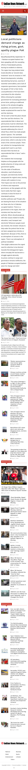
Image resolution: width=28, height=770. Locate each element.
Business (18, 751)
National (7, 751)
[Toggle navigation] (3, 10)
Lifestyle (18, 757)
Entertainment (9, 757)
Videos (12, 759)
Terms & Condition (16, 765)
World (7, 754)
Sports (18, 754)
